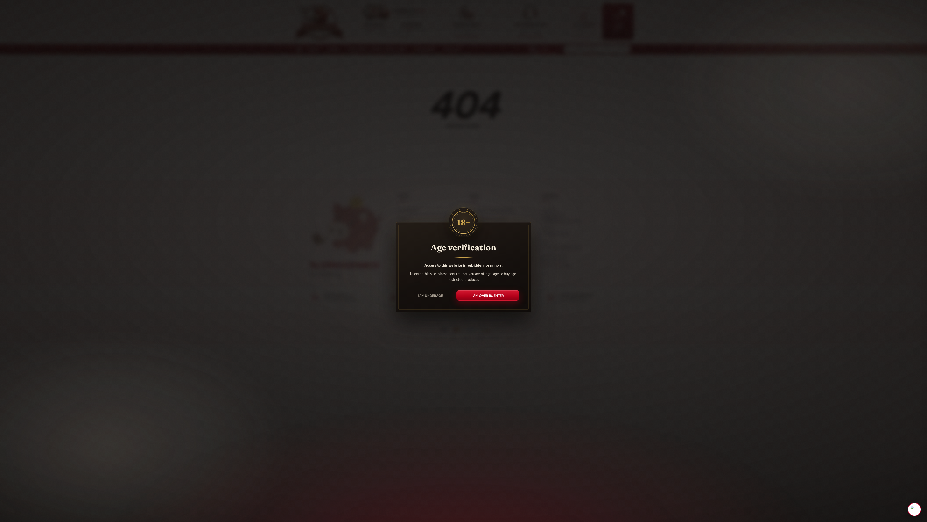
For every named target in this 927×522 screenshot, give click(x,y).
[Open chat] (914, 509)
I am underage (430, 295)
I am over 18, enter (488, 295)
